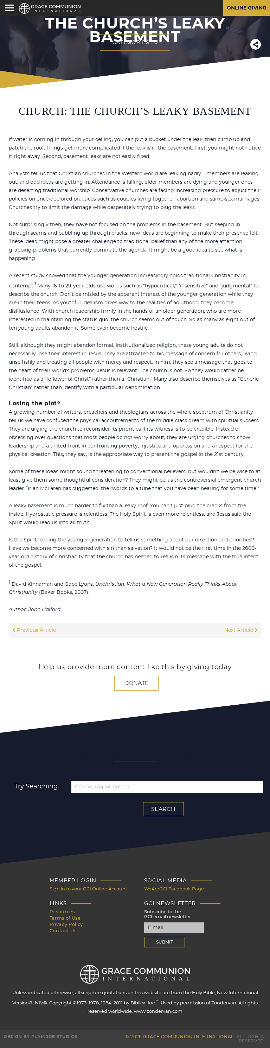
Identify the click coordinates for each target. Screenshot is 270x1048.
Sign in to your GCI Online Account (88, 889)
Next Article (239, 630)
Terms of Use (65, 918)
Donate (136, 683)
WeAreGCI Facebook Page (174, 889)
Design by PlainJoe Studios (41, 1037)
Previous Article (35, 630)
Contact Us (63, 931)
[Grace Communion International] (50, 8)
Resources (62, 912)
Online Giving (246, 8)
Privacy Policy (66, 924)
